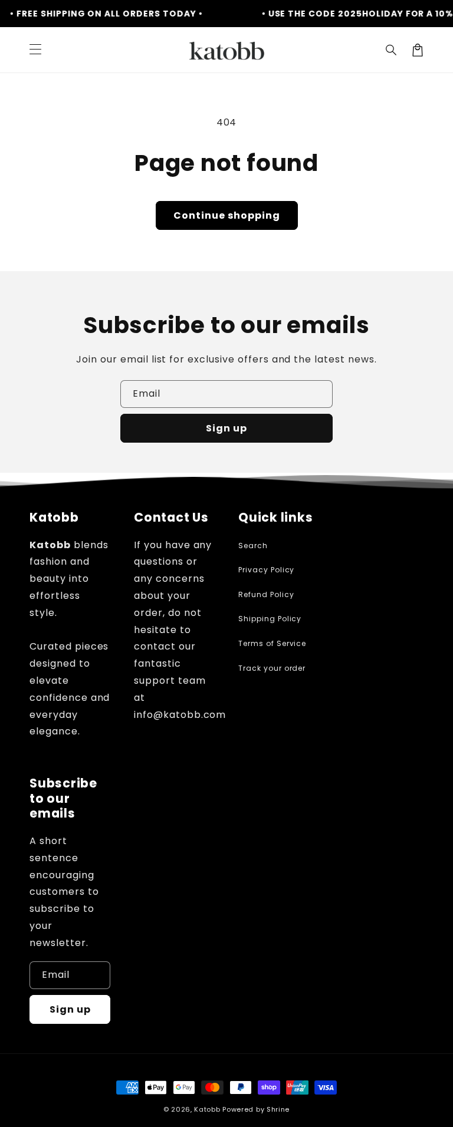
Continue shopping (226, 215)
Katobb (207, 1109)
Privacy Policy (266, 570)
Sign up (226, 428)
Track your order (272, 668)
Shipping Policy (269, 619)
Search (253, 546)
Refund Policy (266, 594)
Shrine (278, 1109)
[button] (392, 50)
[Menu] (35, 50)
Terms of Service (272, 643)
